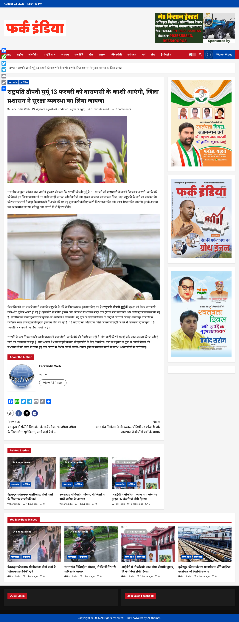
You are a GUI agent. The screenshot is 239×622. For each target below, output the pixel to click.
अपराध (65, 54)
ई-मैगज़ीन (166, 54)
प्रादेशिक (48, 54)
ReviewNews (135, 618)
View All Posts (53, 383)
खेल (91, 54)
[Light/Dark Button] (192, 54)
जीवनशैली (116, 54)
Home (7, 54)
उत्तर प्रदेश (13, 82)
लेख (153, 54)
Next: (127, 427)
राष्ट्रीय (20, 54)
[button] (10, 413)
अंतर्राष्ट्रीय (33, 54)
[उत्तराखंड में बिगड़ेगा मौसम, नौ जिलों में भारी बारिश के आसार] (84, 473)
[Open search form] (200, 54)
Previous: (41, 427)
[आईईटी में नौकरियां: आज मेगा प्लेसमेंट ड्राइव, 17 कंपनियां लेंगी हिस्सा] (136, 473)
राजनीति (79, 54)
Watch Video (224, 54)
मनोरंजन (131, 54)
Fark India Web (20, 109)
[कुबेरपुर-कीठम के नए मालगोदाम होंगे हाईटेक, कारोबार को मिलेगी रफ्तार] (205, 544)
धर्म (143, 54)
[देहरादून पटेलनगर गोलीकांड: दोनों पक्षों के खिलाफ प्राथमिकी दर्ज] (31, 473)
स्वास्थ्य (102, 54)
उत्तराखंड (15, 484)
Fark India (15, 503)
